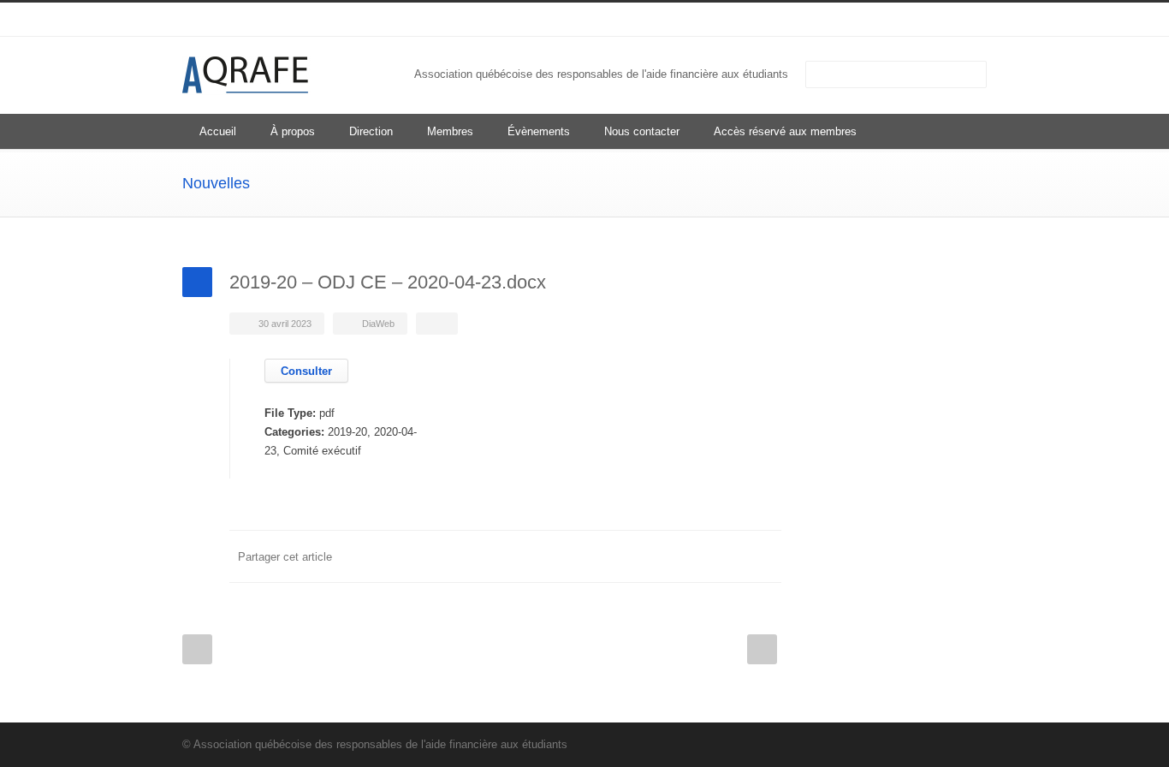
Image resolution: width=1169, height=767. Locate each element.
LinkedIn (935, 20)
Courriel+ (764, 556)
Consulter (306, 371)
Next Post (762, 649)
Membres (450, 131)
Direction (371, 131)
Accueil (217, 131)
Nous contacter (641, 131)
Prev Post (197, 649)
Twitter (661, 556)
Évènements (538, 131)
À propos (292, 131)
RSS (969, 20)
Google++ (730, 556)
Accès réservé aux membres (785, 131)
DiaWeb (378, 323)
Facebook (627, 556)
